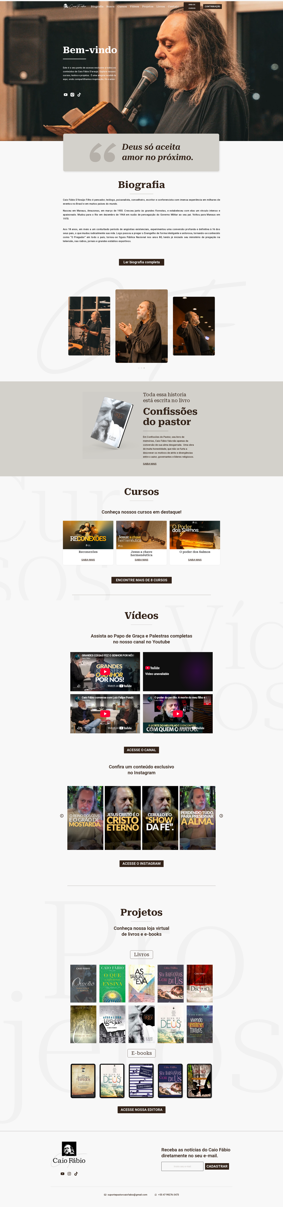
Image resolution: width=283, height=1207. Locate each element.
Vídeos (134, 6)
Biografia (97, 6)
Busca (110, 6)
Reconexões (88, 552)
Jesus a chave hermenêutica (141, 553)
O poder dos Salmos (195, 552)
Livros (160, 6)
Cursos (122, 6)
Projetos (147, 6)
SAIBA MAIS (150, 463)
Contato (173, 6)
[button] (138, 368)
